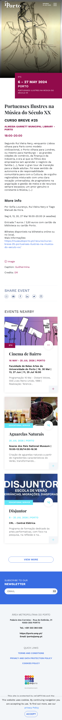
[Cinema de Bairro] (53, 389)
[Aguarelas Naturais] (53, 465)
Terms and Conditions (31, 653)
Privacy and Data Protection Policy (31, 658)
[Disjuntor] (53, 539)
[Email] (13, 296)
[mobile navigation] (54, 4)
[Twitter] (34, 296)
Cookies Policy (31, 663)
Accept (31, 714)
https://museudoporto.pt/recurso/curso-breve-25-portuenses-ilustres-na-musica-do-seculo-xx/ (29, 244)
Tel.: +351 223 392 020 (31, 628)
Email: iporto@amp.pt (31, 636)
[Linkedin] (27, 296)
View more (31, 559)
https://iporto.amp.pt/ (31, 633)
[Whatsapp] (6, 296)
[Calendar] (41, 296)
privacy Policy (32, 707)
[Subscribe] (54, 591)
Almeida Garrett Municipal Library (29, 126)
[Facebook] (20, 296)
